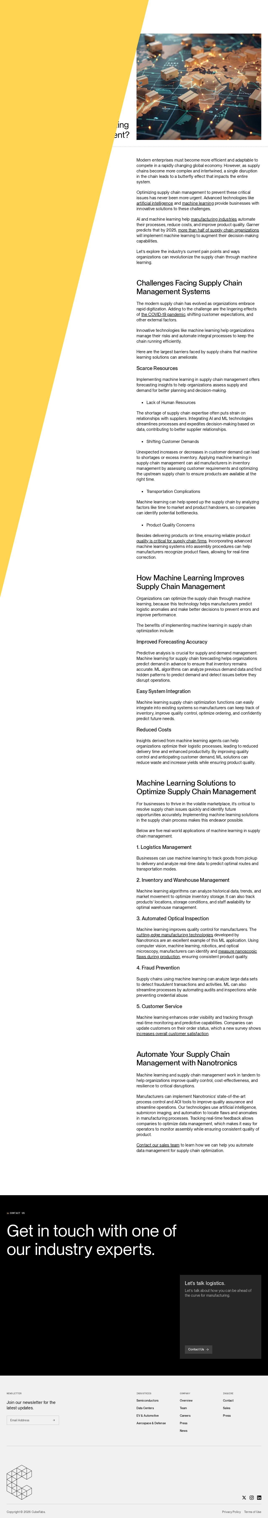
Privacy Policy (231, 1512)
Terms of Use (252, 1512)
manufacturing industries (214, 219)
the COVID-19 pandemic (163, 314)
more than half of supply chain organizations (218, 230)
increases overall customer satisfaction (173, 1033)
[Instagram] (252, 1498)
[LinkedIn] (259, 1498)
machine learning (198, 203)
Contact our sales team (158, 1145)
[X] (244, 1498)
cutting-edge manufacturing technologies (175, 934)
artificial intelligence (155, 203)
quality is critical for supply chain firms (172, 540)
